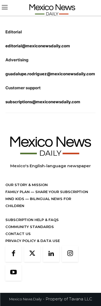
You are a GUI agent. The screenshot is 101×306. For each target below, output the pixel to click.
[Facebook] (13, 254)
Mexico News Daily (25, 299)
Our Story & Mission (26, 185)
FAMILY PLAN (18, 192)
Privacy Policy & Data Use (32, 241)
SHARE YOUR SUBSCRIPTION (61, 192)
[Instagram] (70, 254)
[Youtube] (13, 273)
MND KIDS (15, 199)
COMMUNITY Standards (29, 227)
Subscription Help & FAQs (32, 220)
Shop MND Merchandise (29, 213)
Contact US (18, 234)
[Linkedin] (51, 254)
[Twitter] (32, 254)
